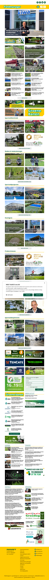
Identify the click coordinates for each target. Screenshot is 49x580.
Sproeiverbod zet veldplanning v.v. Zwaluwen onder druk (37, 93)
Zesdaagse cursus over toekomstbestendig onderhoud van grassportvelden (34, 68)
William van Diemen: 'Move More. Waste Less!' (14, 329)
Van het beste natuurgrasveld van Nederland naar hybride (37, 503)
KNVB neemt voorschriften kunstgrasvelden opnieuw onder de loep (34, 54)
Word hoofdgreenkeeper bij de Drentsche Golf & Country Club (17, 425)
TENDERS (28, 445)
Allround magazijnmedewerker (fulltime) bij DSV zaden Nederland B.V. (17, 420)
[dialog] (24, 289)
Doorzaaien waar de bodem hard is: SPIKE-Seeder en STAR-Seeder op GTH (14, 68)
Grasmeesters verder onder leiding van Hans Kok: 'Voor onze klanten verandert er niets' (35, 328)
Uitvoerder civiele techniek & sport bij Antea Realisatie (17, 411)
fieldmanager (39, 555)
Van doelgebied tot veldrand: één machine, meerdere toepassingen (34, 129)
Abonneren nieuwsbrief (25, 558)
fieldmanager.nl (7, 575)
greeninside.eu (27, 577)
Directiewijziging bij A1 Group (13, 310)
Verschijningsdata (24, 570)
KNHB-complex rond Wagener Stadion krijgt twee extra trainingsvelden (17, 79)
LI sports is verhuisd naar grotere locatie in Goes (14, 343)
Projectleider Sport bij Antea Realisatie (17, 407)
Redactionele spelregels (25, 561)
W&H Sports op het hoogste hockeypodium (13, 196)
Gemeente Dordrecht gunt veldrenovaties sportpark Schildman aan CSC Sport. (33, 464)
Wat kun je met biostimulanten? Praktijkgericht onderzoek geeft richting (34, 176)
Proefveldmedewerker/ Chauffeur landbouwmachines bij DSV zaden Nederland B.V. (17, 398)
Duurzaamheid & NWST (25, 554)
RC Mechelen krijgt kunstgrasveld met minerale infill (37, 79)
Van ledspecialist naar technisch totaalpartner (16, 88)
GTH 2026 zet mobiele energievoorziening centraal (13, 143)
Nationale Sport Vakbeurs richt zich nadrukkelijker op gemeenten (17, 93)
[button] (9, 295)
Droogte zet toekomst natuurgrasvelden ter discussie (17, 83)
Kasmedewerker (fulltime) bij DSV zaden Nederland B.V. (17, 402)
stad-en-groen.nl (23, 575)
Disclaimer (22, 564)
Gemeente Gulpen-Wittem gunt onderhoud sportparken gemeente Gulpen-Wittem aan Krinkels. (34, 448)
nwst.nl (33, 577)
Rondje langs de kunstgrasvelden (34, 507)
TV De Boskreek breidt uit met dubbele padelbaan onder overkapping (13, 209)
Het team (22, 560)
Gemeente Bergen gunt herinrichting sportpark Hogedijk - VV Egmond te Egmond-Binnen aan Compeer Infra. (34, 460)
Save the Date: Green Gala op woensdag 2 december (17, 465)
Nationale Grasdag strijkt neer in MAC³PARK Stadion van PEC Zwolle (17, 461)
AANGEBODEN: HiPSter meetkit (31, 395)
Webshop (22, 552)
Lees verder (22, 291)
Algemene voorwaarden (25, 563)
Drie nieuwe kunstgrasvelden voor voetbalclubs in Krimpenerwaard (37, 74)
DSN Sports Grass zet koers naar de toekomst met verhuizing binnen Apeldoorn (17, 74)
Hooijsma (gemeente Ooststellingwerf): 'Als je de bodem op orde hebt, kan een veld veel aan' (14, 161)
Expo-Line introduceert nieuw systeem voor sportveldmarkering (14, 276)
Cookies (22, 567)
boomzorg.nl (31, 575)
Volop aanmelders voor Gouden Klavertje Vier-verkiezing (34, 143)
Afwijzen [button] (28, 294)
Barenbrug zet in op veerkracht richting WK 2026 (34, 276)
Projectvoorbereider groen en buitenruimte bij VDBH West (17, 416)
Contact (21, 555)
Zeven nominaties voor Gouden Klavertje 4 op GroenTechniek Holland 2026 (37, 88)
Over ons (22, 551)
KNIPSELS (8, 487)
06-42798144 (39, 553)
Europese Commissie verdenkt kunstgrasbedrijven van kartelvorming (33, 342)
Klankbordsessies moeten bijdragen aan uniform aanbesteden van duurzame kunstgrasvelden (17, 456)
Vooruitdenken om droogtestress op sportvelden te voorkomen (14, 176)
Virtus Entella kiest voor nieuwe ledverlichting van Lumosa (34, 196)
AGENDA (7, 445)
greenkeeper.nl (15, 575)
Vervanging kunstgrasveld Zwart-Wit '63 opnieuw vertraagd (36, 83)
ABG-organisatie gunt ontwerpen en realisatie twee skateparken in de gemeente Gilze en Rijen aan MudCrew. (34, 456)
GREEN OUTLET (29, 393)
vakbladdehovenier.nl (39, 575)
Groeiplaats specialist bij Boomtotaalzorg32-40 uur (16, 429)
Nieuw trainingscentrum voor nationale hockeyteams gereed (34, 209)
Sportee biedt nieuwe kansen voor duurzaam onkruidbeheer (37, 494)
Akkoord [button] (38, 294)
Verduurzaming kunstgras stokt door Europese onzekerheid (24, 31)
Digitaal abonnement (24, 557)
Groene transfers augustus (36, 489)
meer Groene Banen (14, 433)
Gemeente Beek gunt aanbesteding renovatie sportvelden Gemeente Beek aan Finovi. (34, 452)
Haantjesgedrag (30, 310)
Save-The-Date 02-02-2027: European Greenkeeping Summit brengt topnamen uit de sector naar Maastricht (34, 161)
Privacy (21, 566)
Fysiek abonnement (24, 549)
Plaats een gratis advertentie (31, 398)
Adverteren (22, 569)
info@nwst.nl (39, 549)
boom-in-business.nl (18, 577)
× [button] (44, 282)
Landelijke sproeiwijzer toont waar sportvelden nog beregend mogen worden (37, 498)
